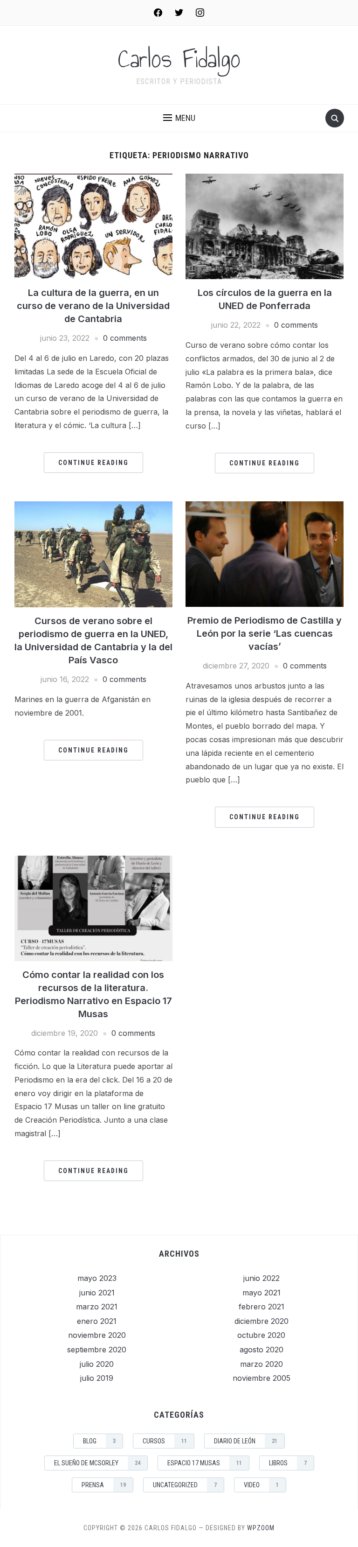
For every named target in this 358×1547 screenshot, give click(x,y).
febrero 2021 (261, 1306)
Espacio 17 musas (204, 1463)
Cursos (165, 1441)
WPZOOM (261, 1528)
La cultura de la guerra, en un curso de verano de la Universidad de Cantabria (93, 305)
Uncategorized (185, 1485)
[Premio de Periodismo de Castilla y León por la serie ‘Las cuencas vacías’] (265, 553)
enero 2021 (97, 1321)
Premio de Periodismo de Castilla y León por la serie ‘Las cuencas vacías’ (264, 633)
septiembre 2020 (96, 1349)
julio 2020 (97, 1364)
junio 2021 (97, 1292)
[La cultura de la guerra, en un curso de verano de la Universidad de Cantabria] (93, 226)
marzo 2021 (96, 1306)
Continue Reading (93, 462)
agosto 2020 (261, 1349)
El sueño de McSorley (97, 1463)
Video (261, 1485)
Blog (99, 1441)
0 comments (125, 338)
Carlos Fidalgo (179, 59)
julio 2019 (96, 1378)
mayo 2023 (97, 1278)
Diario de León (245, 1441)
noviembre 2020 (97, 1335)
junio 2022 (261, 1278)
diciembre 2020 (261, 1321)
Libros (288, 1463)
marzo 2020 (261, 1364)
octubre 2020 (261, 1335)
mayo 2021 (261, 1292)
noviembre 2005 (261, 1378)
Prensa (104, 1485)
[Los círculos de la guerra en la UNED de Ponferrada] (265, 226)
